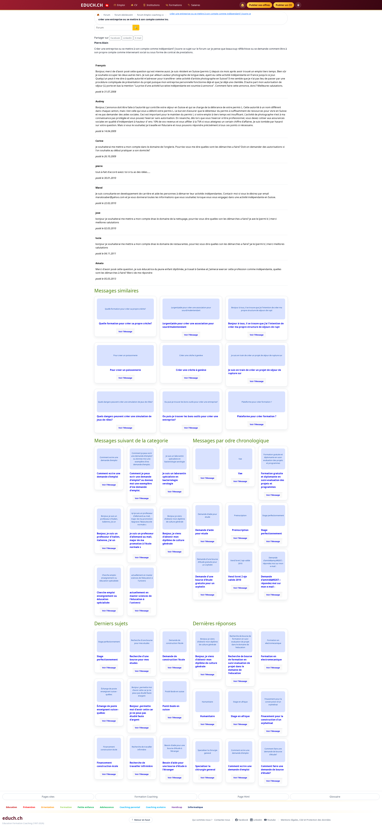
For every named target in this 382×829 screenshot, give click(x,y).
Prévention (29, 807)
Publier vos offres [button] (259, 5)
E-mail (138, 38)
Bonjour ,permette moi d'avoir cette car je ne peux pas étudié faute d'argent (141, 713)
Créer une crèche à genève (191, 369)
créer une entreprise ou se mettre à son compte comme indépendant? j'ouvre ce (210, 13)
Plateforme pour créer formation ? (256, 416)
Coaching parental (130, 807)
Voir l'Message (125, 331)
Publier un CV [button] (284, 5)
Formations (175, 5)
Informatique (195, 807)
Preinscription (240, 530)
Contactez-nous (222, 819)
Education (11, 807)
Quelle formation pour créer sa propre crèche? (125, 323)
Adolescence (107, 807)
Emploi (121, 5)
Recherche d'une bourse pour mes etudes (139, 660)
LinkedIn (127, 38)
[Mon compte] (298, 5)
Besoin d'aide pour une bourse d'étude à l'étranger (174, 766)
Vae (240, 473)
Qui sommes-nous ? (202, 819)
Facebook (115, 38)
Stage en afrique (240, 716)
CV (135, 5)
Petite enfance (86, 807)
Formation (66, 807)
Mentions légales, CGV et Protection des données (306, 819)
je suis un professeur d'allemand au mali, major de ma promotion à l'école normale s (142, 540)
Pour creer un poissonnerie (125, 369)
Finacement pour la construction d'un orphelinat (272, 720)
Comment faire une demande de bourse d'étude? (272, 769)
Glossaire (335, 796)
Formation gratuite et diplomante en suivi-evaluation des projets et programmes (272, 480)
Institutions (153, 5)
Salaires (195, 5)
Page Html (243, 796)
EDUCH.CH (95, 5)
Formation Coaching (146, 796)
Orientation (47, 807)
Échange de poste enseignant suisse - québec (108, 709)
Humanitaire (207, 716)
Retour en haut (142, 819)
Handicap (177, 807)
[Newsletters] (243, 5)
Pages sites (48, 796)
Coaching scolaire (156, 807)
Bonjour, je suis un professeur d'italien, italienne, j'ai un (108, 537)
